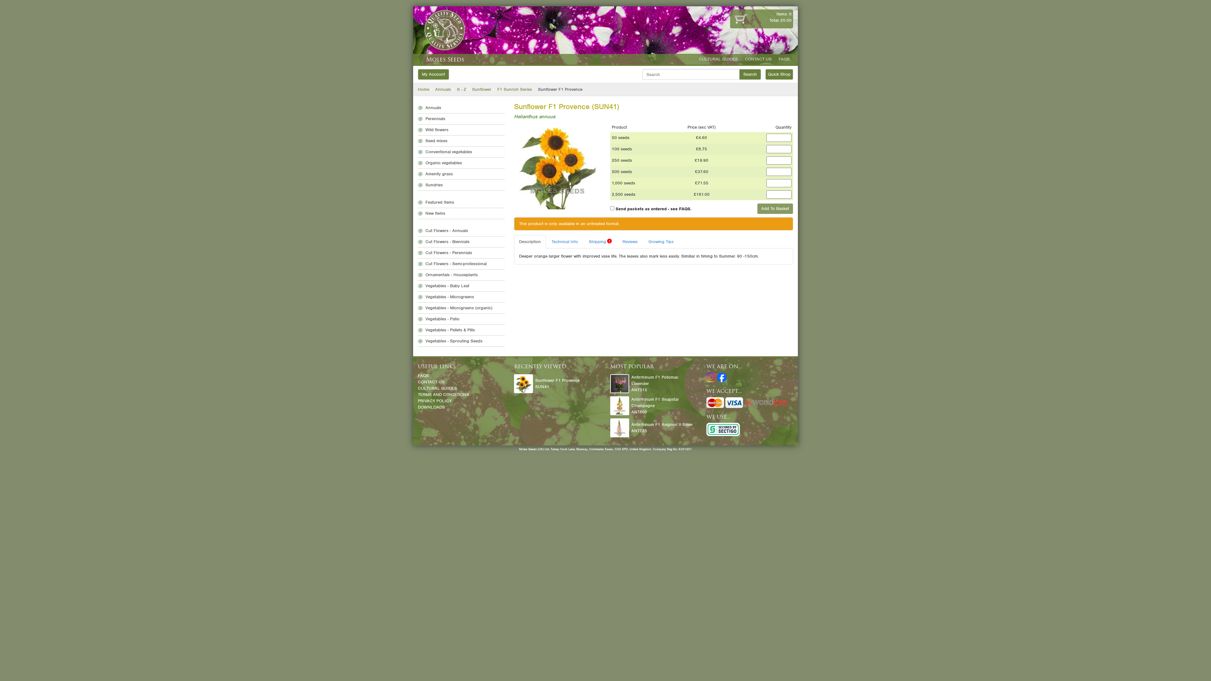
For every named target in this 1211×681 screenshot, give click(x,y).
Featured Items (439, 202)
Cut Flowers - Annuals (446, 230)
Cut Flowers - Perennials (448, 252)
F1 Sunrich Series (514, 89)
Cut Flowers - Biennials (447, 241)
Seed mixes (436, 140)
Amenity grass (439, 174)
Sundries (434, 185)
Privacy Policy (435, 401)
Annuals (443, 89)
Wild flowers (436, 129)
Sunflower (481, 89)
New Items (435, 213)
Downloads (431, 407)
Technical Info (565, 241)
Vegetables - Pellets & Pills (450, 330)
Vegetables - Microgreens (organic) (458, 308)
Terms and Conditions (443, 394)
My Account (433, 74)
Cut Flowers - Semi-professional (456, 263)
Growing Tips (661, 241)
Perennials (435, 118)
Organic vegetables (443, 163)
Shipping (599, 241)
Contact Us (758, 59)
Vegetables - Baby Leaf (447, 285)
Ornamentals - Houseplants (451, 274)
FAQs (784, 59)
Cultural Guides (718, 59)
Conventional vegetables (448, 151)
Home (423, 89)
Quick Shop (779, 74)
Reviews (630, 241)
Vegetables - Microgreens (449, 297)
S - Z (461, 89)
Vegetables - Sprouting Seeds (454, 341)
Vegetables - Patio (442, 319)
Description (530, 241)
